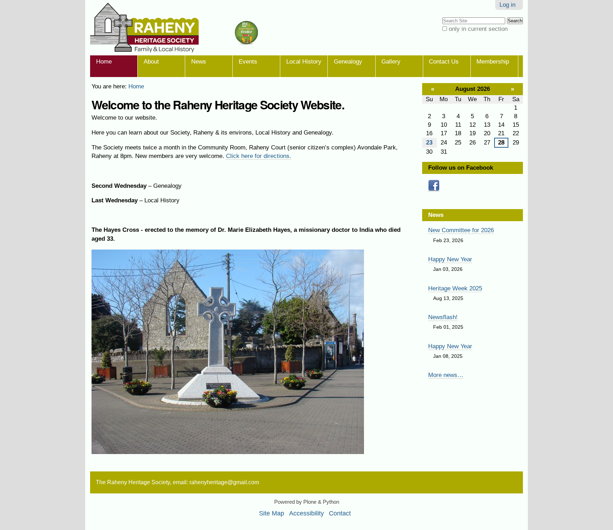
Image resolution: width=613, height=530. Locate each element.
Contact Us (444, 61)
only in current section (478, 29)
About (151, 61)
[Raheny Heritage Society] (178, 28)
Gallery (391, 61)
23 (429, 142)
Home (104, 61)
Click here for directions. (258, 156)
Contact (340, 513)
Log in (507, 4)
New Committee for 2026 (461, 230)
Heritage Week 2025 (455, 288)
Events (248, 61)
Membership (492, 61)
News (198, 61)
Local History (303, 61)
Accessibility (306, 513)
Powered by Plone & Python (306, 502)
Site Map (271, 513)
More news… (445, 375)
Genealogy (348, 61)
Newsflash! (443, 317)
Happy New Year (450, 259)
